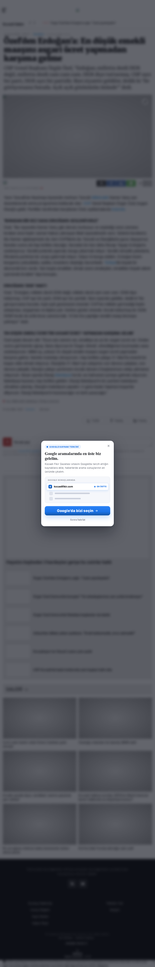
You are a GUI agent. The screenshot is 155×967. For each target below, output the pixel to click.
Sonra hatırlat (77, 519)
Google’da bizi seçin (75, 511)
